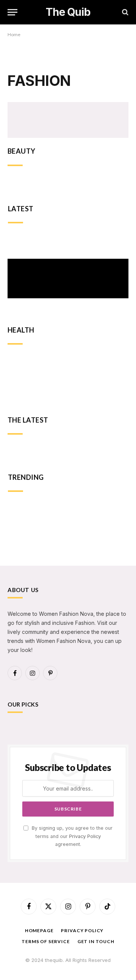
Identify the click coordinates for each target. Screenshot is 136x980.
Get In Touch (95, 941)
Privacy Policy (85, 836)
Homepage (39, 930)
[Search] (124, 12)
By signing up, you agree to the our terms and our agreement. (71, 836)
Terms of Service (46, 941)
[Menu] (12, 12)
